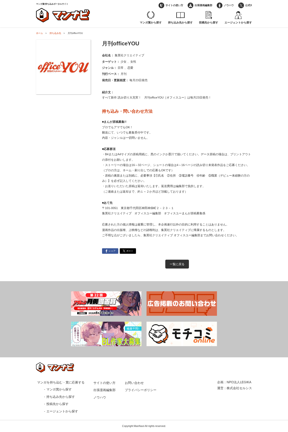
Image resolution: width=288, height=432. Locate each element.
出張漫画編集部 (203, 5)
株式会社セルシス (239, 388)
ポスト (129, 251)
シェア (112, 251)
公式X (248, 5)
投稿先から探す (208, 22)
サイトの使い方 (174, 5)
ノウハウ (229, 5)
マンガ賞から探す (151, 22)
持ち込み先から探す (180, 22)
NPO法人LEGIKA (239, 382)
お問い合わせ (134, 383)
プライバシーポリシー (140, 390)
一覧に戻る (177, 264)
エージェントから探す (238, 22)
